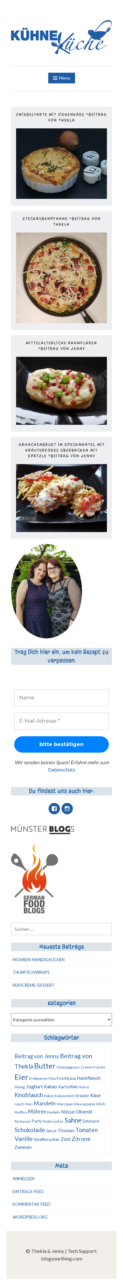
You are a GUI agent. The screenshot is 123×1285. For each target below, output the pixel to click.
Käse (95, 1095)
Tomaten (86, 1129)
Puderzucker (53, 1121)
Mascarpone (84, 1104)
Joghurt (34, 1086)
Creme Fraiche (93, 1067)
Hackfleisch (89, 1078)
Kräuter (82, 1095)
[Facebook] (54, 808)
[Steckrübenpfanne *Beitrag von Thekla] (61, 321)
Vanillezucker (46, 1139)
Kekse (84, 1087)
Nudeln (53, 1112)
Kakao (50, 1086)
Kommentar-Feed (31, 1204)
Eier (21, 1076)
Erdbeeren (38, 1078)
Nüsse (67, 1111)
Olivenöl (83, 1111)
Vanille (23, 1138)
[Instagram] (67, 808)
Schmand (91, 1121)
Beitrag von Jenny (37, 1056)
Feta (52, 1078)
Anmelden (23, 1178)
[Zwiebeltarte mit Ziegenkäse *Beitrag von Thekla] (61, 197)
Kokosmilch (65, 1095)
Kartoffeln (68, 1086)
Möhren (37, 1111)
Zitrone (81, 1138)
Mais (29, 1104)
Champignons (68, 1067)
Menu (64, 78)
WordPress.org (30, 1217)
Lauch (19, 1104)
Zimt (66, 1139)
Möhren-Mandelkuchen (39, 959)
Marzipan (65, 1104)
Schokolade (30, 1129)
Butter (45, 1065)
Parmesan (23, 1121)
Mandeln (45, 1103)
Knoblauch (29, 1094)
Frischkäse (66, 1078)
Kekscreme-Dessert (34, 985)
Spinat (51, 1130)
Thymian (65, 1130)
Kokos (49, 1096)
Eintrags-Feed (28, 1191)
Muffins (21, 1112)
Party (37, 1121)
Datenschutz (61, 769)
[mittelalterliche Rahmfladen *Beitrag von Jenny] (61, 423)
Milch (100, 1104)
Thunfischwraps (31, 972)
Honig (20, 1087)
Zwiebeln (23, 1147)
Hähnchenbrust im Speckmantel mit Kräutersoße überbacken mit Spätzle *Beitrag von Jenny (62, 450)
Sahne (73, 1120)
